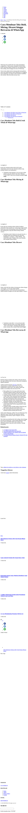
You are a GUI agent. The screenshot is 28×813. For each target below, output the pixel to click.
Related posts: (10, 117)
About (4, 792)
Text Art (14, 384)
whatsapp (24, 467)
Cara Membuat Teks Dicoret (10, 115)
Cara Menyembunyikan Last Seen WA (12, 431)
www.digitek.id (4, 785)
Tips (4, 16)
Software (5, 12)
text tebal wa (17, 467)
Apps (4, 8)
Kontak (5, 795)
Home (4, 7)
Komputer (5, 13)
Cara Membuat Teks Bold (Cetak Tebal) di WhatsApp (15, 112)
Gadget (5, 9)
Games (5, 11)
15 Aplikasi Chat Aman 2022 (10, 429)
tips (20, 467)
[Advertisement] (14, 54)
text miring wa (10, 467)
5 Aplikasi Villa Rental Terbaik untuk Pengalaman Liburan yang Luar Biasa (13, 595)
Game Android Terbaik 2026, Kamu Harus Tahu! (13, 557)
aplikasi (5, 467)
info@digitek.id (4, 800)
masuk (7, 472)
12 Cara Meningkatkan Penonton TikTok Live (12, 613)
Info (4, 17)
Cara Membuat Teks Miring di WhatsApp (12, 113)
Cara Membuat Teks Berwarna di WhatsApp (13, 116)
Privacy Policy (6, 793)
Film (4, 14)
